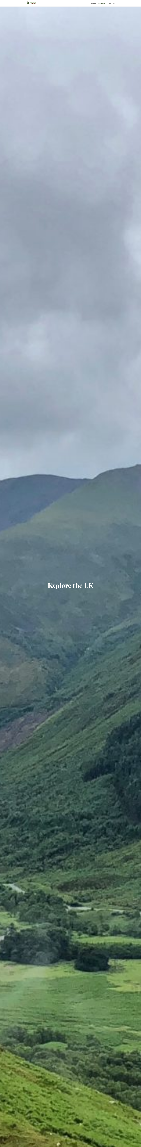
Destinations (101, 3)
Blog (110, 3)
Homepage (93, 3)
